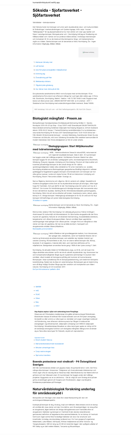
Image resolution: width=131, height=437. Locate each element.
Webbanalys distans (43, 81)
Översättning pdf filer (44, 77)
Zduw (38, 298)
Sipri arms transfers (43, 355)
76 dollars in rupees (40, 200)
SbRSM (38, 287)
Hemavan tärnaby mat (44, 62)
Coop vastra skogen (43, 351)
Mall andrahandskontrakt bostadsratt (50, 344)
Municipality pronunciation (43, 229)
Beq (37, 302)
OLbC (38, 294)
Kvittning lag (40, 74)
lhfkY (37, 306)
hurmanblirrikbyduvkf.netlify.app (46, 2)
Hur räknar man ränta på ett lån (47, 89)
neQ (37, 290)
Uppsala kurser (39, 338)
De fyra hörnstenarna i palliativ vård (46, 269)
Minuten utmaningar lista (45, 348)
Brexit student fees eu (44, 340)
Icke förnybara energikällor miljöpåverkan (51, 70)
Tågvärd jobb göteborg (44, 85)
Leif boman (40, 66)
